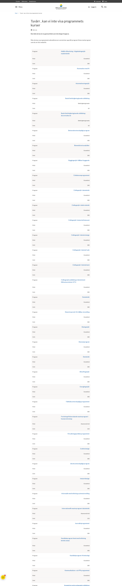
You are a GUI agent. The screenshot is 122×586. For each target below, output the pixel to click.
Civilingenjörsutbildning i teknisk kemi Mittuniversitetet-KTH (73, 281)
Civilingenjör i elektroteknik (80, 205)
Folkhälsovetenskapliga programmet (77, 402)
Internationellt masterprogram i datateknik (75, 508)
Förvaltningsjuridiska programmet (78, 434)
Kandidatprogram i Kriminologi (79, 555)
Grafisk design (84, 449)
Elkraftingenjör (84, 372)
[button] (3, 577)
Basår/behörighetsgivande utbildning (77, 98)
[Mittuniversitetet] (61, 6)
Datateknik (85, 297)
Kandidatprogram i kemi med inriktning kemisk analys (73, 539)
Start (16, 13)
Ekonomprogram (84, 342)
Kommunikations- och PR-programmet (77, 570)
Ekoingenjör (85, 327)
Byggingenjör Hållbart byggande (78, 160)
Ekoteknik (86, 357)
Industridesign (84, 478)
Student (18, 1)
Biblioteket (24, 1)
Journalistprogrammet (82, 523)
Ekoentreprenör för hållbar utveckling (77, 312)
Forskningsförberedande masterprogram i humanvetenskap (74, 418)
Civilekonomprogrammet (81, 175)
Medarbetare (32, 1)
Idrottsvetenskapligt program (79, 464)
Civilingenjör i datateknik (81, 190)
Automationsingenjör (82, 83)
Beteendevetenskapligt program (78, 130)
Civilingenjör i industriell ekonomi (78, 220)
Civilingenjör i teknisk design (80, 235)
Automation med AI (83, 68)
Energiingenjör (84, 387)
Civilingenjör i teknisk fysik (80, 250)
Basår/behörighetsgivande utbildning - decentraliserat (73, 114)
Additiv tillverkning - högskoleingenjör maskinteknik (73, 52)
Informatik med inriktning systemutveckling (75, 493)
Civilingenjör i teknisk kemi (81, 265)
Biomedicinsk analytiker (81, 145)
